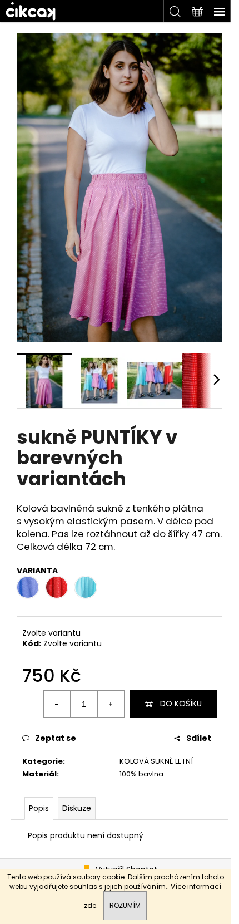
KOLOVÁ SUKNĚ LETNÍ (156, 761)
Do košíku (181, 703)
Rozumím (125, 905)
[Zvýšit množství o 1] (110, 704)
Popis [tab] (39, 808)
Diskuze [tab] (76, 808)
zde (90, 905)
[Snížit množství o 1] (57, 704)
